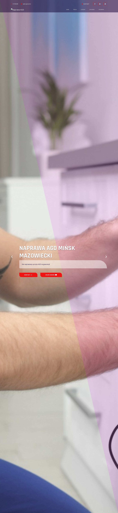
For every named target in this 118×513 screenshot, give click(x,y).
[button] (12, 256)
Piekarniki (101, 9)
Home (67, 9)
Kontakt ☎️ (23, 275)
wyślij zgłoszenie (27, 4)
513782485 (15, 4)
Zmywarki (92, 9)
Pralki (75, 9)
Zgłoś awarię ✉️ (45, 275)
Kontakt (86, 4)
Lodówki (83, 9)
